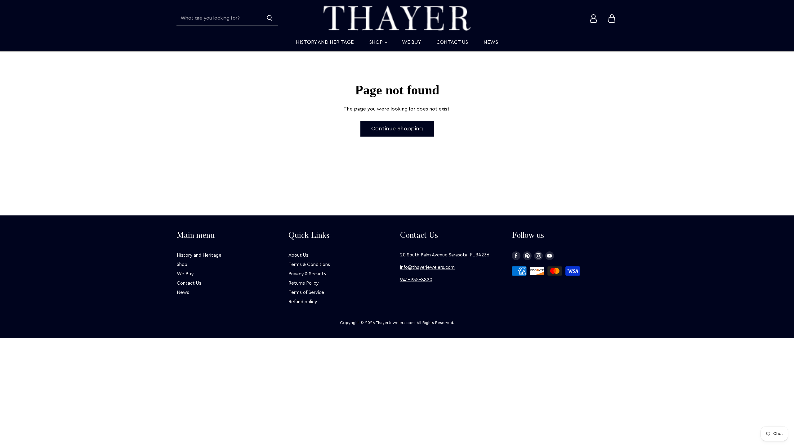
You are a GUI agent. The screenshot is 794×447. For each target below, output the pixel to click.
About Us (298, 255)
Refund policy (302, 302)
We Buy (411, 42)
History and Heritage (325, 42)
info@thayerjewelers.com (427, 267)
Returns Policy (303, 283)
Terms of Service (306, 292)
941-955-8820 (416, 280)
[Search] (269, 18)
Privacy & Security (307, 274)
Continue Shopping (397, 128)
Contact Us (452, 42)
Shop (376, 42)
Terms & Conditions (309, 264)
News (491, 42)
